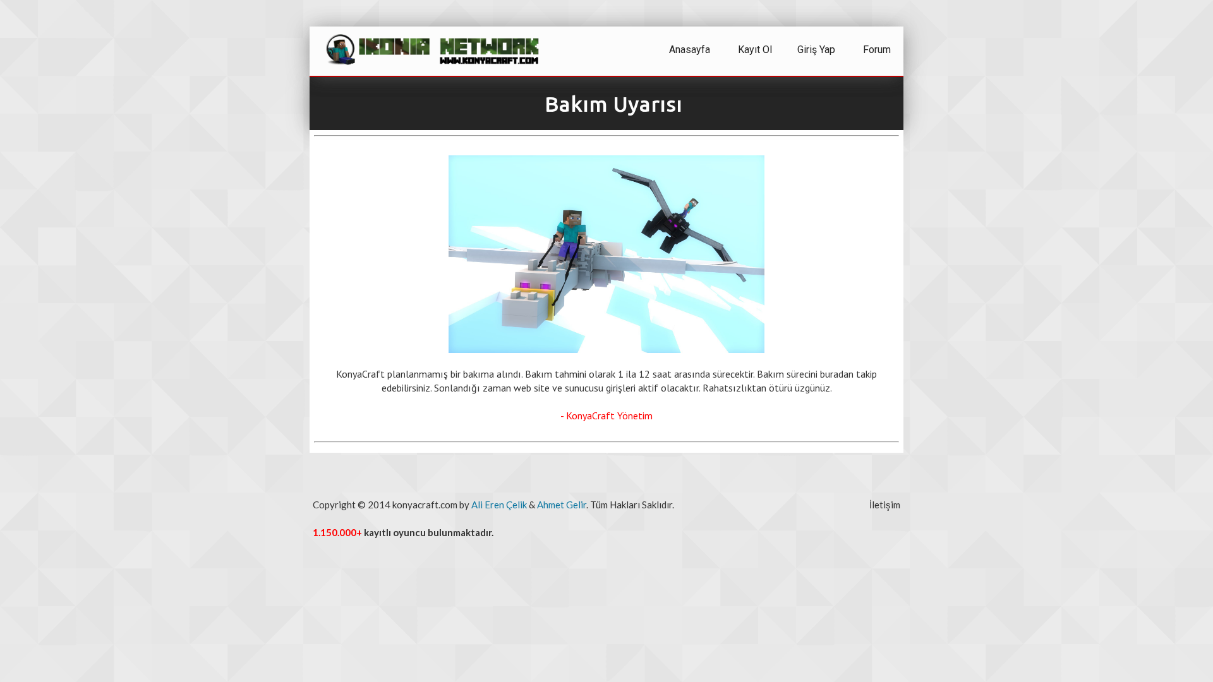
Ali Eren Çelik (499, 504)
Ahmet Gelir (561, 504)
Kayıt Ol (755, 50)
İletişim (884, 504)
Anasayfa (689, 50)
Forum (877, 50)
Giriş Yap (816, 50)
